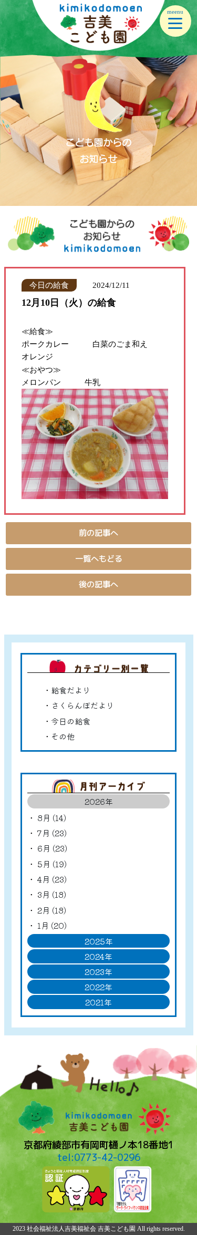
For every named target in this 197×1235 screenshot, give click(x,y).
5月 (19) (52, 863)
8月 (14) (51, 817)
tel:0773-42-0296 (98, 1157)
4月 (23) (52, 879)
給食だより (70, 690)
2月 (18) (51, 910)
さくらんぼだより (82, 705)
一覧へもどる (98, 558)
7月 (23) (52, 832)
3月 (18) (51, 894)
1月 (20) (52, 925)
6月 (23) (52, 848)
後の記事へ (98, 584)
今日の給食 (70, 721)
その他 (63, 736)
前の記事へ (98, 532)
